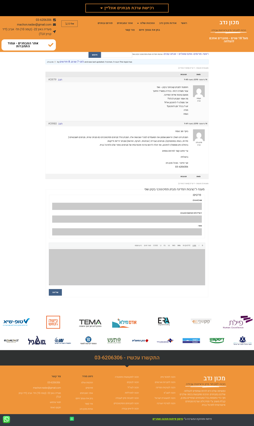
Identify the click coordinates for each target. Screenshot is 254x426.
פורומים (198, 53)
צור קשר (130, 30)
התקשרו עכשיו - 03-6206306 (127, 358)
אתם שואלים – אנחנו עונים (178, 53)
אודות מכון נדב (168, 23)
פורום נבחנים (105, 23)
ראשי (184, 23)
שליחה (55, 292)
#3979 (52, 79)
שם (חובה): (197, 200)
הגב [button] (60, 79)
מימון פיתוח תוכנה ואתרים (168, 419)
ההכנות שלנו (147, 23)
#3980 (52, 123)
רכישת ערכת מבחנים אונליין (129, 8)
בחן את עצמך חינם (149, 30)
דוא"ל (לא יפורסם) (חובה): (191, 213)
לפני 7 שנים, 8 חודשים (72, 61)
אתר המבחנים (125, 23)
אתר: (200, 226)
